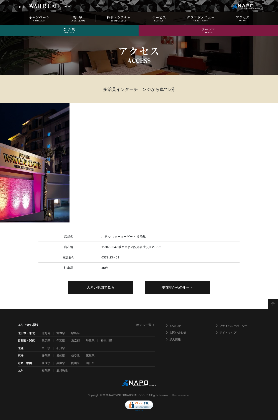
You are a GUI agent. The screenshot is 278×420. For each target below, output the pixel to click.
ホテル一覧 (143, 324)
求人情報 (175, 339)
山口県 (90, 363)
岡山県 (75, 363)
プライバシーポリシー (233, 326)
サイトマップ (227, 332)
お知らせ (175, 326)
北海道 (46, 333)
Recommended (181, 395)
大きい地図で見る (100, 287)
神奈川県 (106, 340)
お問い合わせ (177, 332)
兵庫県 (60, 363)
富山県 (46, 348)
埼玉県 (90, 340)
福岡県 (46, 370)
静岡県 (46, 355)
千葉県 (60, 340)
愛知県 (60, 355)
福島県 (75, 333)
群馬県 (46, 340)
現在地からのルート (177, 287)
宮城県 (60, 333)
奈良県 (46, 363)
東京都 (75, 340)
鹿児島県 (62, 370)
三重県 (90, 355)
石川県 (60, 348)
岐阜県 (75, 355)
